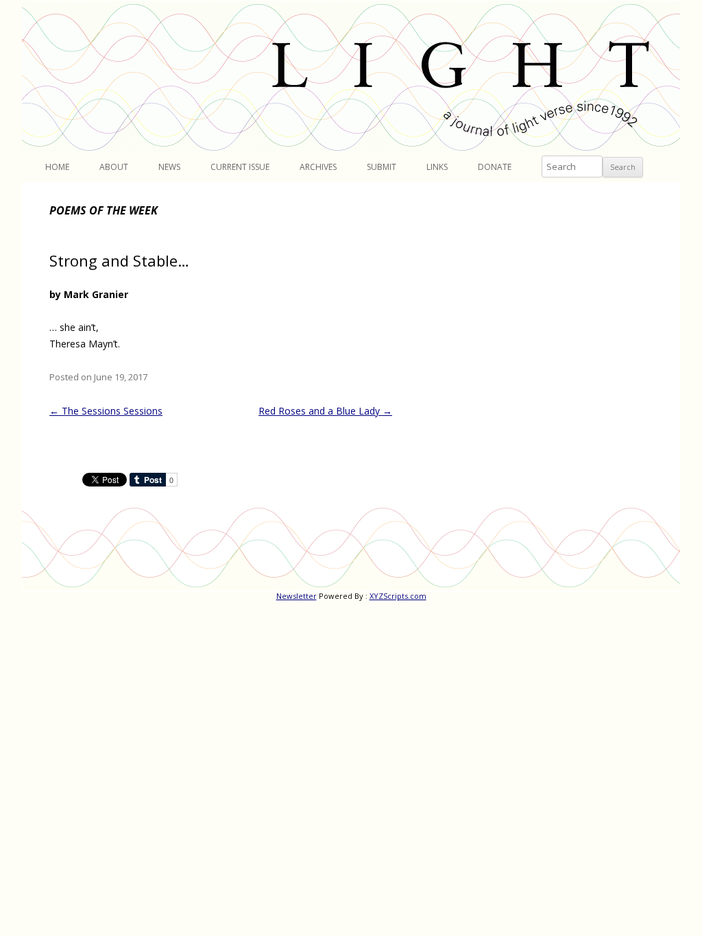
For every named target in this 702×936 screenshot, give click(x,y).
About (113, 167)
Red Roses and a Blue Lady (325, 410)
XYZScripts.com (398, 596)
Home (57, 167)
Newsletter (296, 596)
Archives (318, 167)
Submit (381, 167)
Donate (494, 167)
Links (437, 167)
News (169, 167)
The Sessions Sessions (105, 410)
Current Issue (239, 167)
